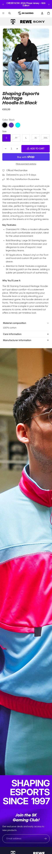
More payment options (26, 164)
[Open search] (9, 13)
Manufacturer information (17, 340)
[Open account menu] (42, 13)
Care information (12, 334)
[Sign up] (45, 839)
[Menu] (3, 13)
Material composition (14, 323)
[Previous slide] (3, 4)
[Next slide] (49, 4)
